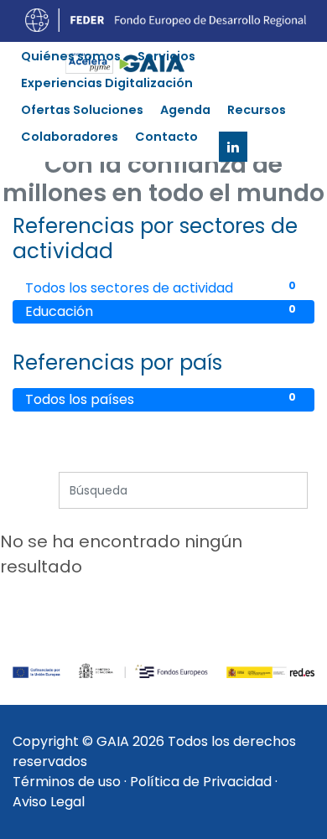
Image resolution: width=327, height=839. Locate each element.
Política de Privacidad (201, 781)
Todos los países (160, 399)
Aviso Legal (49, 801)
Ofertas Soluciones (82, 109)
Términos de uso (67, 781)
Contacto (166, 136)
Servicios (166, 56)
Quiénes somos (71, 56)
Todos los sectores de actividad (160, 288)
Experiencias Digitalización (107, 83)
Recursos (256, 109)
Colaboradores (69, 136)
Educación (160, 311)
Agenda (185, 109)
